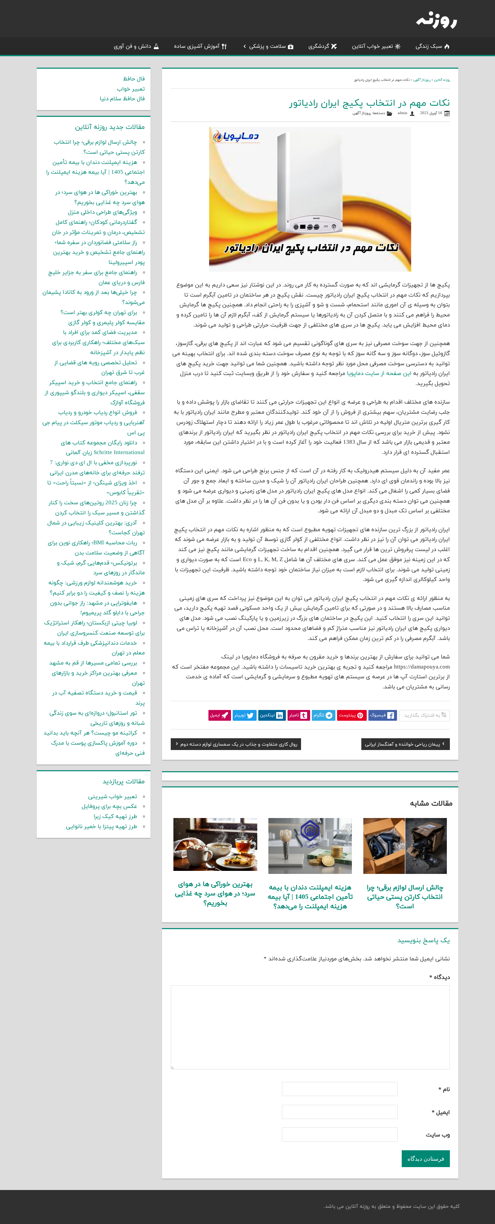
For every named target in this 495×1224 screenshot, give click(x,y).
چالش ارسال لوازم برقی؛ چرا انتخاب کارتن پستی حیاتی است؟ (405, 897)
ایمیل (441, 1113)
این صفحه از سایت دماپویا (379, 374)
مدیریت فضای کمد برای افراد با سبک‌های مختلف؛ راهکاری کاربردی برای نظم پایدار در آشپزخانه (98, 343)
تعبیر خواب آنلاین (372, 46)
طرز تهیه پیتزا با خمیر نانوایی (101, 827)
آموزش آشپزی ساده (197, 46)
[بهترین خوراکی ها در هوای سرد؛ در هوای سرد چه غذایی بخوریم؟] (215, 869)
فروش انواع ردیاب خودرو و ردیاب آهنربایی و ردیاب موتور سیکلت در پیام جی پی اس (93, 423)
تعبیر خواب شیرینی (112, 797)
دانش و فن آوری (132, 46)
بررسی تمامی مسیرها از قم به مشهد (93, 663)
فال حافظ (134, 79)
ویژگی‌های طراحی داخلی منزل (102, 212)
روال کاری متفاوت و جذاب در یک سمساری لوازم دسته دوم (238, 745)
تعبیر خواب (131, 89)
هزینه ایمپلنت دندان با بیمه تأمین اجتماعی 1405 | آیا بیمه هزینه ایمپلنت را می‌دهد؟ (310, 897)
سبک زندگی (429, 46)
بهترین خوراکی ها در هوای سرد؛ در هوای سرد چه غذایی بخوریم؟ (215, 894)
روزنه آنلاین (442, 79)
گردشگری (318, 46)
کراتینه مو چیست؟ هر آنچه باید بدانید (90, 733)
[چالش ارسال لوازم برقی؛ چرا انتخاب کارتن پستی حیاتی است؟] (405, 873)
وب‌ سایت (438, 1135)
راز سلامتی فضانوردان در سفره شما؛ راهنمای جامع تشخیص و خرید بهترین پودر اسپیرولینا (99, 253)
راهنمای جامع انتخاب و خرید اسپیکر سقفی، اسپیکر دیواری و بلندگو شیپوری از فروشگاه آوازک (95, 393)
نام (444, 1090)
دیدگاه (439, 978)
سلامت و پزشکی (267, 46)
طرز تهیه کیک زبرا (115, 817)
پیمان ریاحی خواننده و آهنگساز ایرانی (402, 745)
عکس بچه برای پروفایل (109, 807)
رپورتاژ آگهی (421, 79)
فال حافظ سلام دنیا (122, 99)
